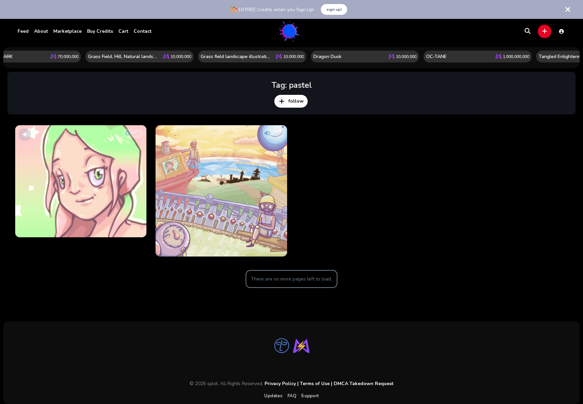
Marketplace (67, 31)
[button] (544, 31)
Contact (142, 31)
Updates (273, 396)
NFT (135, 133)
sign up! (334, 9)
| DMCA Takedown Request (361, 383)
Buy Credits (100, 31)
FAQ (292, 396)
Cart (123, 31)
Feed (23, 31)
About (41, 31)
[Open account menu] (561, 31)
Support (310, 396)
